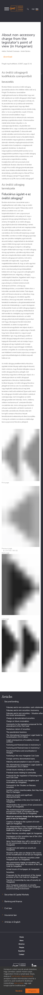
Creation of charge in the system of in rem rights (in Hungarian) (22, 822)
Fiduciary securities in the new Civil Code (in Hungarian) (23, 801)
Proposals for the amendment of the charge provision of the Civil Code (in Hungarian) (23, 876)
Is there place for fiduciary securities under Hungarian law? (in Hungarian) (23, 858)
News (22, 941)
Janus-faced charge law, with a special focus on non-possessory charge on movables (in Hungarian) (23, 843)
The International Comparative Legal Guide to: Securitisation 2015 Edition (24, 736)
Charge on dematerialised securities (20, 718)
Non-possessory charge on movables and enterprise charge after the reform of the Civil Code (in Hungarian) (24, 864)
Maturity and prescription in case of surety (22, 761)
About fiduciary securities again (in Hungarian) (24, 833)
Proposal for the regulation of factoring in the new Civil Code (24, 776)
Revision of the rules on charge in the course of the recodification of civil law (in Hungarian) (24, 854)
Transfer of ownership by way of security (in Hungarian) (23, 881)
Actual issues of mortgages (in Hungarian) (22, 869)
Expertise (21, 951)
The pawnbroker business (16, 732)
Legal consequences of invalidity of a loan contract (22, 741)
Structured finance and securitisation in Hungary (21, 752)
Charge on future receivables (17, 721)
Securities (10, 872)
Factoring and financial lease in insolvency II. (23, 745)
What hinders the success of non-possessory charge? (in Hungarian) (24, 806)
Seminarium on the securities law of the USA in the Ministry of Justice (24, 837)
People (21, 947)
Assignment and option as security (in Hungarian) (21, 849)
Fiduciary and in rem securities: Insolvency (22, 710)
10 (16, 550)
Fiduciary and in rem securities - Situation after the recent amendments (24, 714)
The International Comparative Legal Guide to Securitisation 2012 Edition (24, 766)
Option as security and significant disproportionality (19, 796)
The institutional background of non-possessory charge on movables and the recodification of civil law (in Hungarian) (22, 811)
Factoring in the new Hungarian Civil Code (22, 755)
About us (21, 944)
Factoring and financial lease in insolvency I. (23, 748)
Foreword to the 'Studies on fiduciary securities (21, 786)
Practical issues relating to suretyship (21, 772)
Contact (21, 954)
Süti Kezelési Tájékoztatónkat (22, 976)
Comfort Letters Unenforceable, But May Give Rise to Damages (24, 791)
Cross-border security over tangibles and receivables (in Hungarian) (22, 781)
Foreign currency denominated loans (20, 758)
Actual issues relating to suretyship (20, 769)
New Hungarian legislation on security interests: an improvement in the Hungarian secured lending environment (23, 887)
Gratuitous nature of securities (18, 729)
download (7, 56)
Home (21, 937)
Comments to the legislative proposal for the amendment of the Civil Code (24, 725)
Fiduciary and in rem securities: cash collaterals (24, 707)
